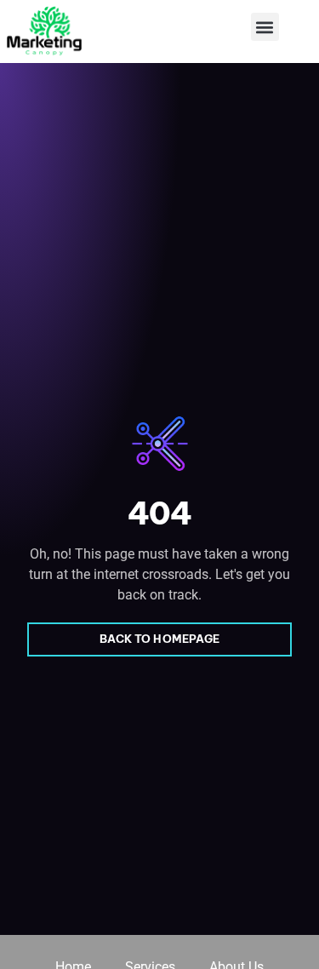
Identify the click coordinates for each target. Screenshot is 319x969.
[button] (265, 27)
